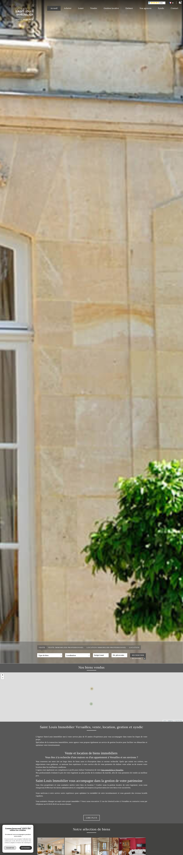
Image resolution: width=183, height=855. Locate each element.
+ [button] (2, 675)
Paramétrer (10, 848)
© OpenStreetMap (178, 720)
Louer (81, 8)
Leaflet (164, 720)
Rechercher (138, 655)
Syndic (161, 8)
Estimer (129, 8)
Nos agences (145, 8)
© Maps (170, 720)
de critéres (136, 658)
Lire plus (91, 818)
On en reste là (24, 827)
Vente (42, 647)
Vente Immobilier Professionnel (66, 647)
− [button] (2, 678)
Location (134, 647)
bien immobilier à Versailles (112, 770)
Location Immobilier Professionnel (106, 647)
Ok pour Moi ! (25, 848)
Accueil (54, 8)
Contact (174, 8)
